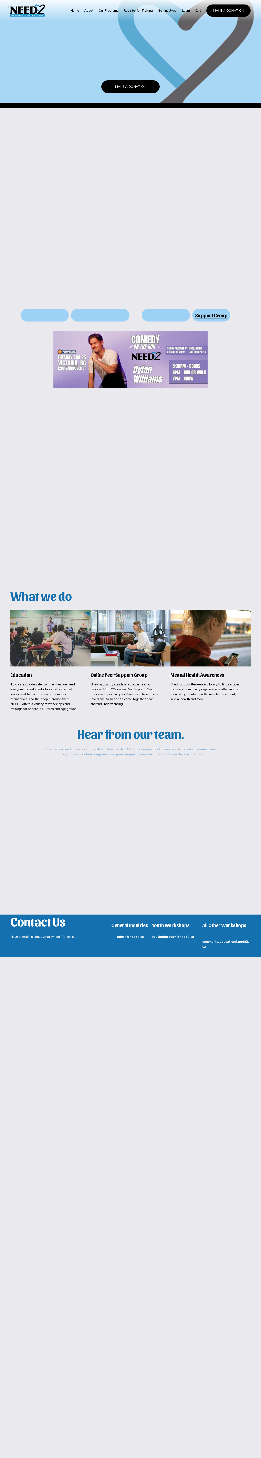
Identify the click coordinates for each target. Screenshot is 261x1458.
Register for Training (138, 10)
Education (21, 674)
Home (74, 10)
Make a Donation (228, 10)
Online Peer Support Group (119, 674)
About (88, 10)
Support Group (211, 315)
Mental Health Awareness (197, 674)
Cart (198, 10)
